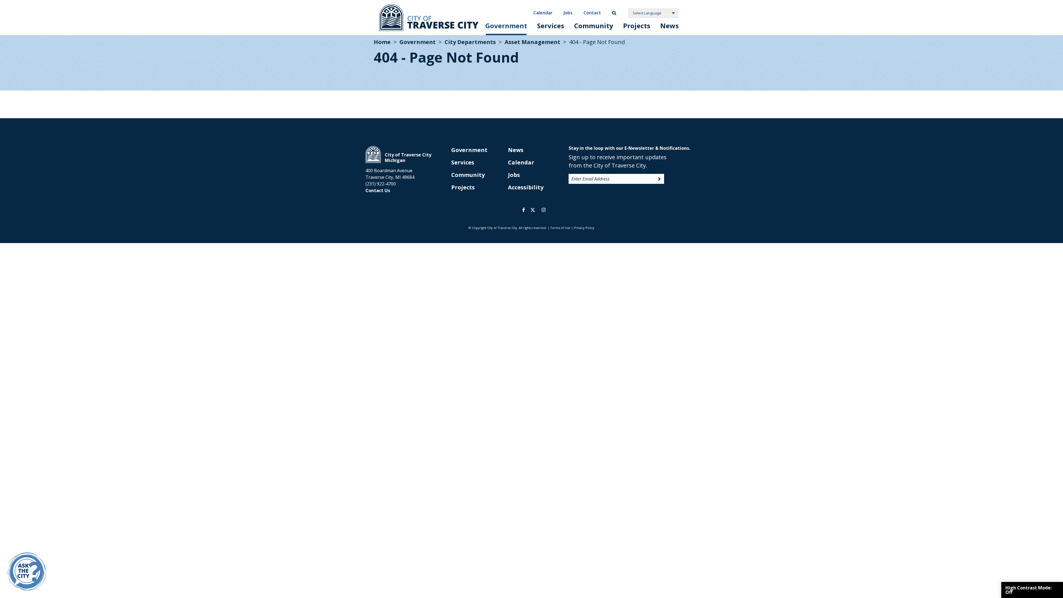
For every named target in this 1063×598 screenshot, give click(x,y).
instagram (543, 210)
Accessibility (525, 187)
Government (506, 25)
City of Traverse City (429, 17)
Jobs (568, 13)
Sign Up (659, 179)
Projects (636, 25)
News (669, 25)
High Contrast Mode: (1028, 590)
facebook (523, 210)
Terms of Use (560, 228)
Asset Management (532, 42)
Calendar (543, 13)
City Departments (470, 42)
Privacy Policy (584, 228)
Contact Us (377, 190)
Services (550, 25)
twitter (532, 209)
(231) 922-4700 (380, 184)
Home (382, 42)
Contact (592, 13)
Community (593, 25)
